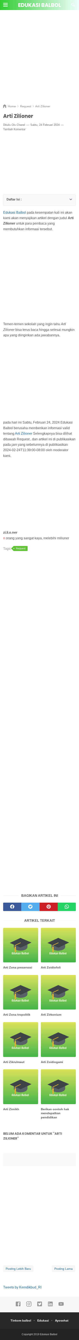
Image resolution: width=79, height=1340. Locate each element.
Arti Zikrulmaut (13, 1062)
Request (20, 548)
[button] (8, 198)
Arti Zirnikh (11, 1109)
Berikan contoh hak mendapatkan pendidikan (55, 1113)
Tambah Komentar (14, 129)
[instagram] (29, 1306)
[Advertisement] (39, 60)
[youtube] (61, 1306)
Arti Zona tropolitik (16, 1014)
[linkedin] (50, 1306)
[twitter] (39, 1306)
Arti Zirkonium (51, 1014)
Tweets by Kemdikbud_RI (22, 1287)
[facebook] (18, 1306)
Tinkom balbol (21, 1320)
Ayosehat (61, 1320)
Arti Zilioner (23, 433)
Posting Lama (63, 1268)
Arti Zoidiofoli (51, 967)
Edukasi (43, 1320)
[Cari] (73, 6)
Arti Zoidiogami (52, 1062)
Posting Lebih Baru (18, 1268)
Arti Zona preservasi (17, 967)
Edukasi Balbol (39, 5)
